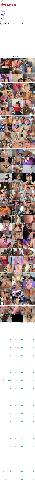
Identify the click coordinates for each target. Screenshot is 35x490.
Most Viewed (4, 14)
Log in (3, 1)
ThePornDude (4, 17)
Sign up (3, 0)
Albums (3, 15)
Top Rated (3, 13)
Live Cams (3, 11)
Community (4, 16)
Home (3, 10)
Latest (3, 12)
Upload (3, 18)
